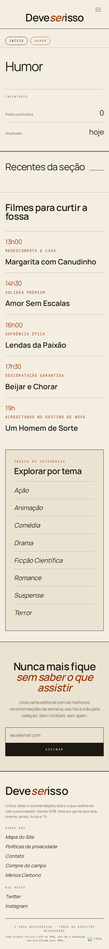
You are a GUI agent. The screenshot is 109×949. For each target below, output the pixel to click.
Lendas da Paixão (35, 345)
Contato (14, 856)
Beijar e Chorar (31, 386)
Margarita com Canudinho (50, 261)
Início (16, 41)
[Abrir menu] (98, 9)
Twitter (13, 896)
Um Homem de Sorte (41, 428)
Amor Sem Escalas (37, 303)
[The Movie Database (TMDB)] (96, 939)
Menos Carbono (23, 875)
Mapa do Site (19, 837)
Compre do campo (25, 865)
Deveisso (54, 17)
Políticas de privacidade (31, 846)
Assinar (54, 749)
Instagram (16, 906)
